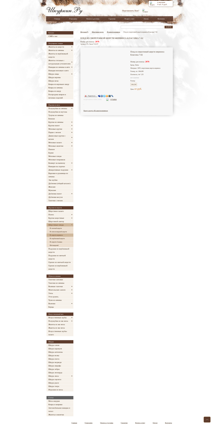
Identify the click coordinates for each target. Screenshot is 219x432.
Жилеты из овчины (56, 50)
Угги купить (53, 297)
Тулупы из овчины (55, 115)
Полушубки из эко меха (58, 321)
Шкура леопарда (55, 373)
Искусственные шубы (57, 318)
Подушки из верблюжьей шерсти (58, 250)
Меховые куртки (55, 129)
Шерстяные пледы (56, 225)
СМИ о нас (53, 36)
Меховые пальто (55, 143)
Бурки (50, 153)
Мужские (52, 190)
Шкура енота (53, 359)
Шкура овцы (53, 74)
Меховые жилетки (55, 146)
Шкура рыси (53, 383)
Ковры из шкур (54, 91)
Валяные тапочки (55, 286)
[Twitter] (104, 96)
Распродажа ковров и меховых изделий (57, 96)
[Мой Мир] (109, 96)
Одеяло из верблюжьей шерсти (57, 267)
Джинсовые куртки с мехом (57, 137)
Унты (50, 293)
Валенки (51, 304)
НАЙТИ (168, 27)
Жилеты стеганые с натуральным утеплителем (59, 62)
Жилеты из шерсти (56, 47)
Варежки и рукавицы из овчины (58, 175)
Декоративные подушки (58, 170)
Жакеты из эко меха (56, 328)
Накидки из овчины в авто (59, 67)
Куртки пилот (54, 126)
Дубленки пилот (55, 194)
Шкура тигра (53, 386)
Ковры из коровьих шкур (58, 84)
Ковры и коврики (55, 404)
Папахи (51, 149)
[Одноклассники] (107, 96)
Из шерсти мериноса (56, 235)
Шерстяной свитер (56, 221)
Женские (52, 187)
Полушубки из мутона (57, 112)
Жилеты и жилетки (56, 415)
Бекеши (51, 119)
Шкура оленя (53, 345)
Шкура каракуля (55, 349)
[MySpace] (99, 96)
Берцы (51, 307)
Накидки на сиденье (56, 166)
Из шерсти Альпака (56, 242)
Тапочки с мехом (55, 201)
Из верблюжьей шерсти (57, 238)
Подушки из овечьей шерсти (57, 257)
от (135, 88)
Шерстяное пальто (56, 211)
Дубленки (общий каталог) (59, 183)
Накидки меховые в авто (58, 71)
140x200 (133, 84)
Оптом (146, 19)
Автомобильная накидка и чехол (59, 409)
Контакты (161, 19)
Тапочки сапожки (55, 280)
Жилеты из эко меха (56, 324)
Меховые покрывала (56, 160)
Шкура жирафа (54, 366)
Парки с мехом (54, 132)
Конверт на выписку (56, 163)
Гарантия (112, 19)
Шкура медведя (54, 362)
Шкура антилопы (55, 352)
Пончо (51, 215)
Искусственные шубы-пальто (57, 333)
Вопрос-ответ (129, 19)
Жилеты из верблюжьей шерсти (58, 55)
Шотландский (54, 245)
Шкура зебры (54, 369)
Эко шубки (52, 180)
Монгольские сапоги (56, 290)
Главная (57, 19)
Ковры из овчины (55, 88)
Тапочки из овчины (56, 283)
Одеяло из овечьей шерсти (59, 262)
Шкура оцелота (54, 379)
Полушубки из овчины (57, 108)
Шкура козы (53, 81)
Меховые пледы (54, 156)
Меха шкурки (54, 401)
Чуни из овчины (55, 300)
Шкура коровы (54, 77)
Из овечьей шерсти (56, 228)
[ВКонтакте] (101, 96)
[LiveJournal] (112, 96)
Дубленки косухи (55, 197)
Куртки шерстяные (56, 218)
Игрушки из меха (55, 390)
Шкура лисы (53, 376)
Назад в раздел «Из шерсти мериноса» (96, 111)
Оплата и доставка (92, 19)
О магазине (73, 19)
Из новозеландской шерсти (58, 232)
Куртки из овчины (55, 122)
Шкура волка (53, 355)
